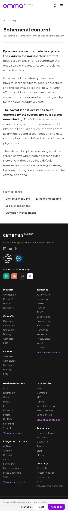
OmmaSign (9, 294)
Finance (41, 308)
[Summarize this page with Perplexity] (22, 276)
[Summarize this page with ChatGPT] (6, 276)
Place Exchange (12, 472)
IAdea (6, 401)
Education (42, 299)
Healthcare (43, 325)
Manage (26, 506)
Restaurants (43, 338)
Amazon (7, 388)
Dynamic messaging (48, 198)
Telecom (41, 347)
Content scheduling (18, 198)
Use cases (8, 330)
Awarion (7, 450)
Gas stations (43, 316)
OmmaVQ (9, 299)
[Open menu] (62, 6)
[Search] (55, 6)
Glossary (11, 20)
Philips (6, 414)
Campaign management (21, 212)
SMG (6, 477)
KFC (39, 397)
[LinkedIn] (4, 248)
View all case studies (48, 420)
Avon (39, 388)
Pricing (7, 334)
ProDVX (7, 419)
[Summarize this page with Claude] (14, 276)
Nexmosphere (11, 468)
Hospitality (42, 330)
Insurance (42, 334)
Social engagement (18, 205)
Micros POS (9, 464)
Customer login (45, 433)
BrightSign (9, 392)
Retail (40, 343)
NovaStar (8, 410)
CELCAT (7, 455)
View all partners (13, 482)
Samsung (8, 423)
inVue (6, 459)
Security (41, 437)
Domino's (42, 392)
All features (9, 325)
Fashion (41, 303)
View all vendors (12, 433)
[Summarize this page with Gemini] (30, 276)
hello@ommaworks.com (50, 486)
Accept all (56, 506)
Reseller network (46, 472)
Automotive (43, 294)
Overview (8, 321)
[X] (16, 248)
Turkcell (41, 401)
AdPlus (7, 446)
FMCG (40, 312)
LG (4, 406)
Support (41, 442)
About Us (42, 468)
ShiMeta (7, 428)
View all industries (47, 352)
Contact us (43, 477)
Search (40, 481)
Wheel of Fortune (46, 406)
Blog (39, 450)
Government (44, 321)
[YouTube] (10, 248)
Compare (8, 338)
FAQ (5, 343)
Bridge (7, 303)
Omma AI (8, 308)
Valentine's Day (45, 410)
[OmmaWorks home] (18, 5)
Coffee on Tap (44, 414)
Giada (6, 397)
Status (40, 446)
